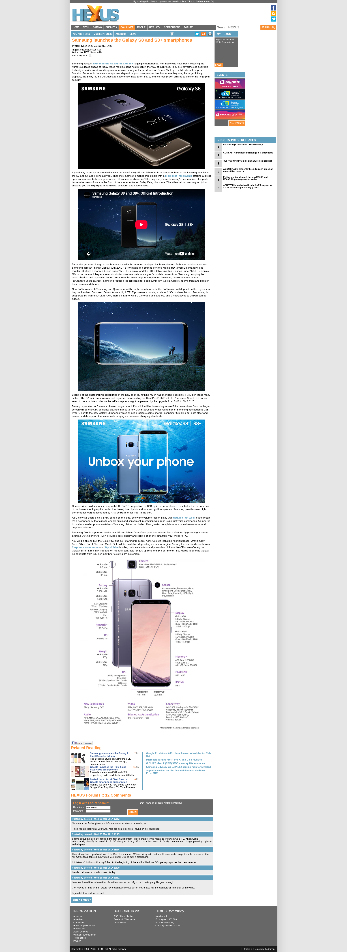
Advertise (78, 919)
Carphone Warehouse (85, 547)
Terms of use (79, 938)
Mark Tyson (81, 46)
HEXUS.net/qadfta (93, 52)
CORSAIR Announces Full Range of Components (248, 153)
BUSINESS (111, 27)
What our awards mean (84, 935)
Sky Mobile (111, 547)
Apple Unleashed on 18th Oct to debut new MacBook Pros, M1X (175, 772)
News (133, 34)
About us (77, 916)
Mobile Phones (103, 34)
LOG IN (218, 65)
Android (120, 34)
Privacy (77, 941)
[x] (212, 1)
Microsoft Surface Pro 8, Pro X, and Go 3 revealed (174, 759)
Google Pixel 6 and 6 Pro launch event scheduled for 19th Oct (178, 754)
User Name (78, 807)
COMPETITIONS (172, 27)
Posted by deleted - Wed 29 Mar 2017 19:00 (95, 867)
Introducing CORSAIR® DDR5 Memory (243, 145)
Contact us (78, 922)
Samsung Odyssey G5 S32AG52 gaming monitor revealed (178, 767)
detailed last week (184, 517)
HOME (76, 27)
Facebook (118, 919)
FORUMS (188, 27)
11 (134, 767)
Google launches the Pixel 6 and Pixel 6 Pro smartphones (108, 768)
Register (170, 802)
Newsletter (130, 919)
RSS (116, 916)
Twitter (130, 916)
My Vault (83, 55)
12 (203, 34)
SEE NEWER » (81, 899)
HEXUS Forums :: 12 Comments (101, 795)
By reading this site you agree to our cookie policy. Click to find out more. (172, 1)
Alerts (122, 916)
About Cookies (80, 931)
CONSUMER (127, 27)
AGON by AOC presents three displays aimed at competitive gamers (248, 170)
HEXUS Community (169, 911)
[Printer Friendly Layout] (210, 34)
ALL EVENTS (237, 123)
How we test (79, 928)
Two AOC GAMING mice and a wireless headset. (247, 161)
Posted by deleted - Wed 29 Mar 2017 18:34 (95, 849)
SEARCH (267, 27)
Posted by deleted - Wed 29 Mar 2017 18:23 (95, 834)
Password (78, 811)
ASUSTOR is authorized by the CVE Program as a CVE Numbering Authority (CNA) (247, 186)
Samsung (83, 50)
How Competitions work (85, 925)
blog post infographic (178, 175)
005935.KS (94, 50)
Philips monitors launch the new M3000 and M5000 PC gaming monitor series (245, 178)
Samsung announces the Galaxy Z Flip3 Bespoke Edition (109, 754)
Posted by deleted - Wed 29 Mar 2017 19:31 (95, 877)
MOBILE (141, 27)
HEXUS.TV (154, 27)
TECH (86, 27)
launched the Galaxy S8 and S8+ (113, 63)
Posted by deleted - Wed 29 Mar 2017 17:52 (95, 819)
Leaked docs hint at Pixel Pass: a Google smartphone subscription (108, 780)
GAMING (97, 27)
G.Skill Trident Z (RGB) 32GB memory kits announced (176, 763)
